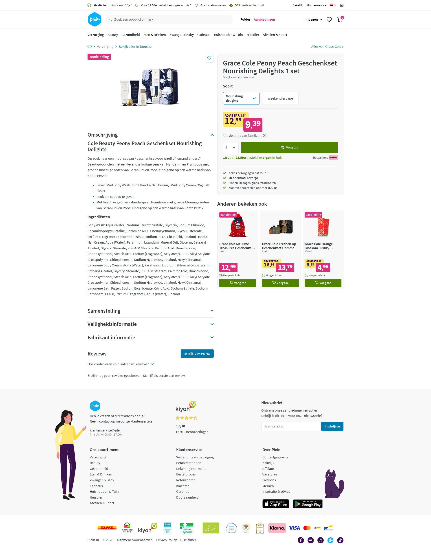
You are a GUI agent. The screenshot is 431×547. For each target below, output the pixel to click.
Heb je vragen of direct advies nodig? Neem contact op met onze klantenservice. (121, 418)
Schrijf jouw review (197, 353)
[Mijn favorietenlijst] (329, 19)
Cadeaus (203, 34)
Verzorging (96, 34)
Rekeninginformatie (191, 468)
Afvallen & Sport (275, 34)
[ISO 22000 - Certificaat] (231, 528)
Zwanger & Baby (181, 34)
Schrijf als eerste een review (238, 77)
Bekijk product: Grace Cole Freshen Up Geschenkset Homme (280, 249)
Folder (245, 19)
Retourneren (186, 480)
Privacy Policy (166, 540)
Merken (268, 486)
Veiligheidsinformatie (112, 324)
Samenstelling (104, 311)
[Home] (90, 46)
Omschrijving (103, 135)
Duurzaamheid (187, 497)
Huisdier (252, 34)
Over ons (269, 480)
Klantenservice (316, 5)
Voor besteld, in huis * (165, 5)
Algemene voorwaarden (135, 540)
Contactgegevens (275, 457)
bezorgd (243, 178)
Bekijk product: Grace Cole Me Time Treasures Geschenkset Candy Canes (238, 249)
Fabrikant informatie (111, 337)
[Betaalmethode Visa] (294, 528)
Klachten (182, 486)
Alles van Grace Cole (326, 46)
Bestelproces (186, 474)
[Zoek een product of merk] (109, 19)
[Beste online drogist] (246, 528)
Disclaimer (188, 540)
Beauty (113, 34)
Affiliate (268, 468)
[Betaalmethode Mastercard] (307, 528)
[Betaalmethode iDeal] (317, 528)
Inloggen (311, 19)
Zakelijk (297, 5)
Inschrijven (332, 426)
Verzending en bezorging (195, 457)
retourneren (213, 5)
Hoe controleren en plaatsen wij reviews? (118, 364)
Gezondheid (130, 34)
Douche (146, 46)
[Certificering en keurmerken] (211, 528)
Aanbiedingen (264, 19)
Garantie (182, 491)
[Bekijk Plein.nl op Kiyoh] (148, 528)
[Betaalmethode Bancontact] (328, 528)
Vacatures (269, 474)
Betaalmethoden (188, 462)
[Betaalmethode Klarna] (277, 528)
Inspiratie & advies (276, 491)
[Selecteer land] (333, 5)
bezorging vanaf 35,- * (113, 5)
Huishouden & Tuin (228, 34)
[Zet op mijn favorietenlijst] (209, 58)
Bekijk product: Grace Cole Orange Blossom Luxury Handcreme (323, 249)
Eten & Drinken (154, 34)
